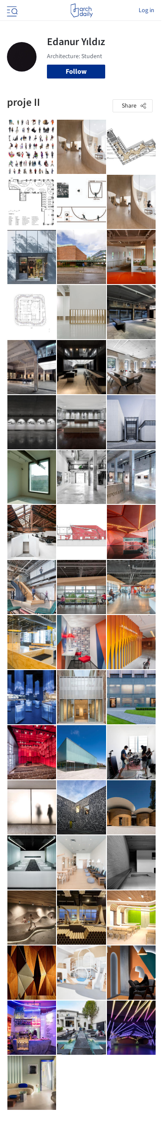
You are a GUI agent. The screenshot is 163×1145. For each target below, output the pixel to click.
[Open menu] (11, 10)
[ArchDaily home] (81, 10)
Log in (146, 10)
